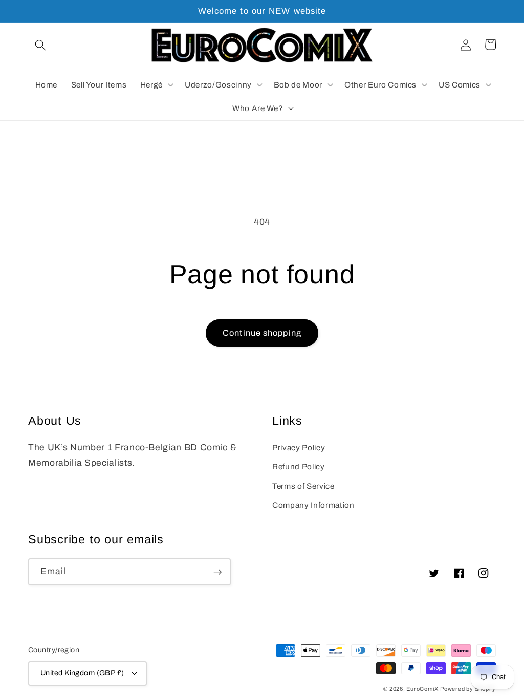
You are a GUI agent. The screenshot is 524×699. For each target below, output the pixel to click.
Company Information (313, 504)
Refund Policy (298, 466)
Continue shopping (262, 333)
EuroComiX (422, 689)
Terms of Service (303, 486)
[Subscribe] (217, 572)
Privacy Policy (298, 447)
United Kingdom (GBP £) (82, 673)
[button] (40, 44)
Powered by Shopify (468, 689)
